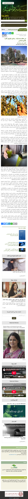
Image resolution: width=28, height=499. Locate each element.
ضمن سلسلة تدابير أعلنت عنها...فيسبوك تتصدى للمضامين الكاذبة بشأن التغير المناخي (11, 244)
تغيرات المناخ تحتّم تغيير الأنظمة (14, 29)
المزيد (4, 307)
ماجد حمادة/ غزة (20, 43)
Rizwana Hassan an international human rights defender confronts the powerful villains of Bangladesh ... (14, 328)
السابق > (23, 275)
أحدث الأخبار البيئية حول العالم (14, 256)
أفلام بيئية (14, 364)
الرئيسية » (24, 34)
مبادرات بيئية (14, 280)
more (24, 359)
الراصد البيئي (19, 34)
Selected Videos (14, 381)
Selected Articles (14, 323)
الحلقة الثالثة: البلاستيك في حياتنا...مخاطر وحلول (16, 403)
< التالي (20, 275)
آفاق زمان (14, 421)
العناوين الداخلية (23, 35)
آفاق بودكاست (14, 400)
